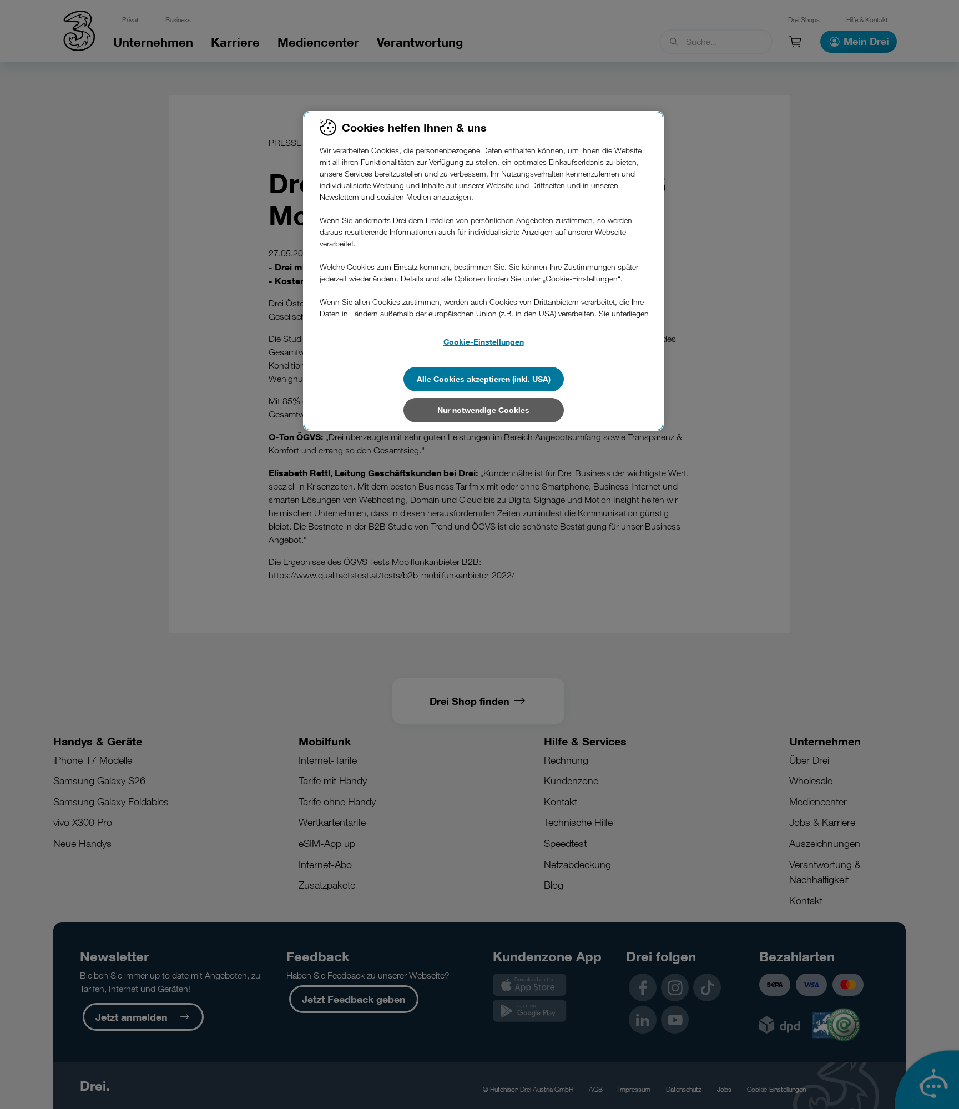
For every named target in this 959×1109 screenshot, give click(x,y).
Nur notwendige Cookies (483, 410)
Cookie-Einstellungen (483, 341)
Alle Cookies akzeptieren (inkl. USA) (484, 379)
